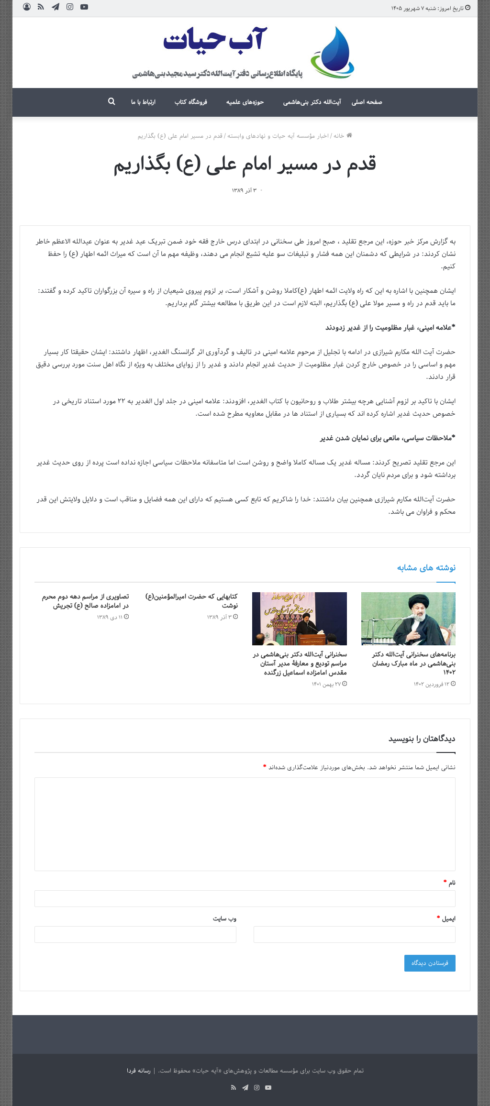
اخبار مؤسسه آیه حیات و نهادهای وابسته (278, 136)
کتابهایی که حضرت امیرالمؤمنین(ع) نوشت (191, 601)
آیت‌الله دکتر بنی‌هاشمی (312, 102)
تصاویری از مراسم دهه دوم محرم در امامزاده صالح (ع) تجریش (85, 601)
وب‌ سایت (224, 919)
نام (450, 883)
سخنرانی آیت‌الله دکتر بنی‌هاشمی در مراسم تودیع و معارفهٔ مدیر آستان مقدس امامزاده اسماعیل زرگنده (300, 663)
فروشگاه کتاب (191, 102)
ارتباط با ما (143, 102)
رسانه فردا (139, 1071)
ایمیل (446, 919)
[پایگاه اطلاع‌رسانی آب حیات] (245, 52)
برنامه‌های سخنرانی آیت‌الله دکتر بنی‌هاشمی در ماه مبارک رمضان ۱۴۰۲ (414, 663)
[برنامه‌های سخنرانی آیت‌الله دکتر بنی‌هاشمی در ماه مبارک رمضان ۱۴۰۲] (408, 619)
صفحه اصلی (367, 102)
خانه (340, 136)
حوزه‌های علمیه (245, 102)
